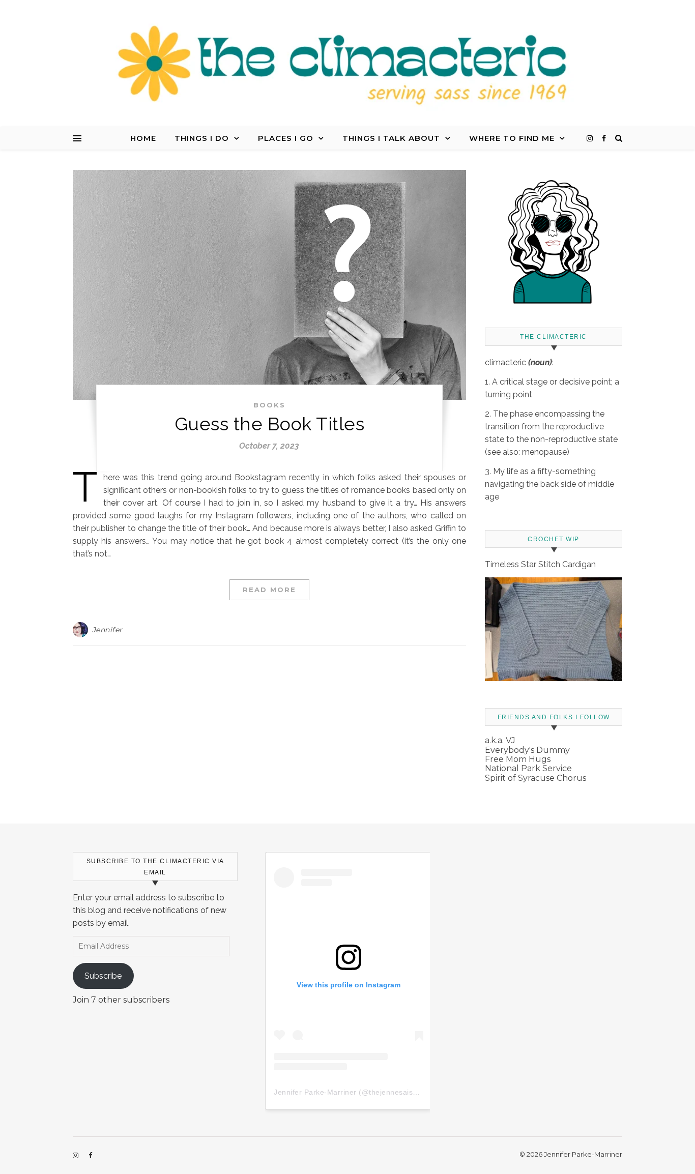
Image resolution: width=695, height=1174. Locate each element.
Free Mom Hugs (518, 759)
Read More (269, 589)
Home (143, 138)
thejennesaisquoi (398, 1092)
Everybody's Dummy (527, 750)
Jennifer (107, 629)
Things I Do (202, 138)
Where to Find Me (512, 138)
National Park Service (528, 768)
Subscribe (103, 976)
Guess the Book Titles (270, 423)
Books (269, 405)
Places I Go (285, 138)
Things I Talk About (391, 138)
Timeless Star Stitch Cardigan (540, 564)
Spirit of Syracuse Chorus (535, 778)
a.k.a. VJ (500, 740)
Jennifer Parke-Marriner (315, 1092)
